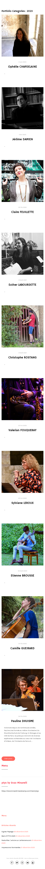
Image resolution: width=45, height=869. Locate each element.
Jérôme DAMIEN (22, 139)
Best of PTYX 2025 (8, 836)
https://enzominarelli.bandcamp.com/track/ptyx (20, 791)
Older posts (8, 759)
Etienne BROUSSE (22, 576)
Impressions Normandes (11, 847)
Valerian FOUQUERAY (22, 430)
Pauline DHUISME (22, 721)
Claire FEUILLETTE (22, 212)
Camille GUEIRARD (22, 648)
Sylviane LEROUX (22, 503)
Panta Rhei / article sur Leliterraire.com (16, 840)
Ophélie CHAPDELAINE (22, 67)
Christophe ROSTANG (22, 357)
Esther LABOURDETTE (22, 285)
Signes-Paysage (7, 832)
